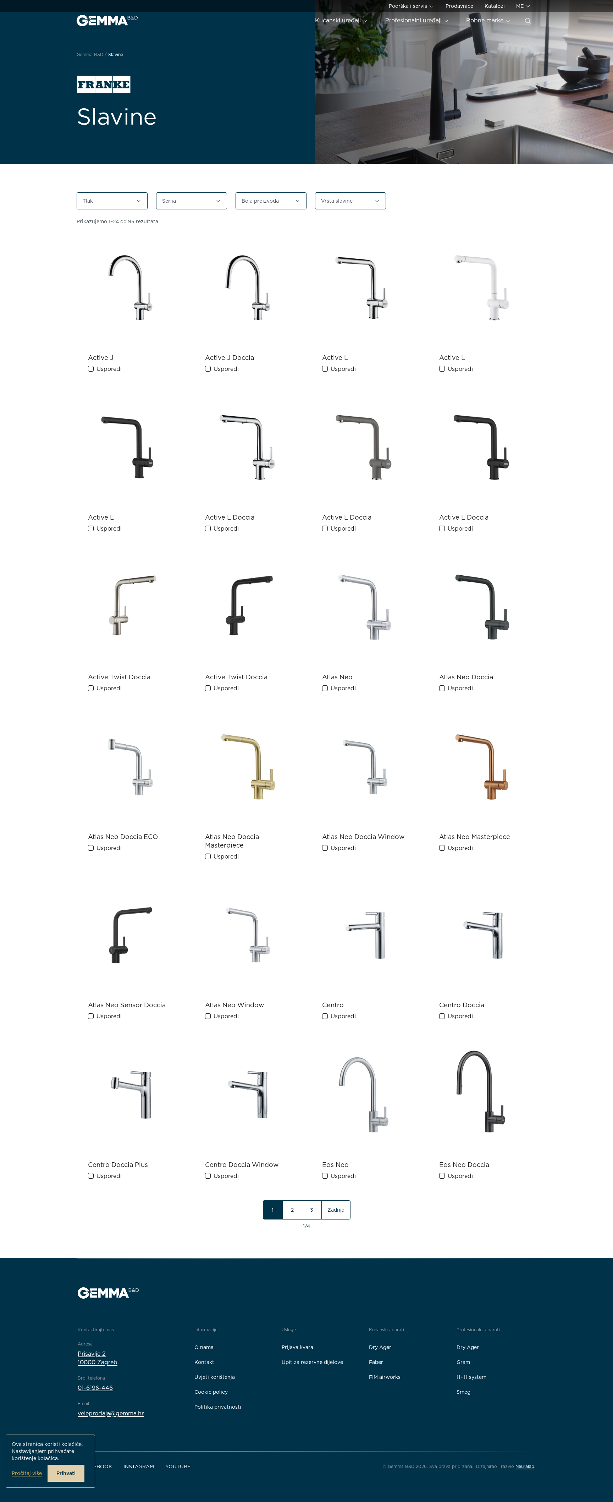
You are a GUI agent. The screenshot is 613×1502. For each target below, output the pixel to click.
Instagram (138, 1466)
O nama (204, 1347)
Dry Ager (380, 1347)
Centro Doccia (461, 1005)
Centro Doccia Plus (118, 1164)
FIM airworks (385, 1377)
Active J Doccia (229, 357)
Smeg (463, 1392)
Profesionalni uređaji (414, 20)
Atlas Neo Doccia (466, 677)
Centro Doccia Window (242, 1164)
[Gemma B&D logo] (107, 20)
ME (520, 6)
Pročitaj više (27, 1473)
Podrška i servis (409, 6)
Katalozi (495, 6)
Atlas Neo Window (234, 1005)
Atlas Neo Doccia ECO (123, 836)
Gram (463, 1362)
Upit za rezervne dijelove (312, 1362)
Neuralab (524, 1466)
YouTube (177, 1466)
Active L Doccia (229, 517)
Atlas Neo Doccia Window (363, 836)
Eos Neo (335, 1164)
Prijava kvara (297, 1347)
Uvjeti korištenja (214, 1377)
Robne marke (485, 20)
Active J (101, 357)
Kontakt (204, 1362)
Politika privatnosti (217, 1407)
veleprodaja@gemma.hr (111, 1413)
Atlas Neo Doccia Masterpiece (232, 841)
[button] (112, 200)
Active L (335, 357)
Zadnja (335, 1210)
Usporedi (109, 369)
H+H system (471, 1377)
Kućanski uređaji (339, 20)
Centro (333, 1005)
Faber (376, 1362)
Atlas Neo (337, 677)
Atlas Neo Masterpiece (474, 836)
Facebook (97, 1466)
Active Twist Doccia (119, 677)
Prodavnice (459, 6)
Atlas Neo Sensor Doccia (127, 1005)
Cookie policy (211, 1392)
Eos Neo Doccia (464, 1164)
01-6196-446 (95, 1388)
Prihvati (66, 1473)
